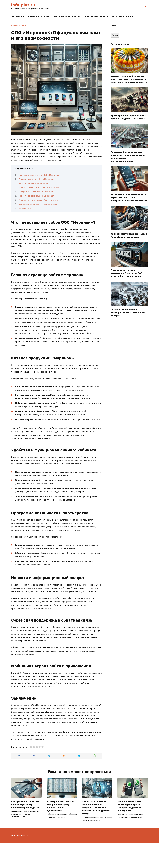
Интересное (18, 16)
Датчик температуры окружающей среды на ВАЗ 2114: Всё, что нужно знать (126, 273)
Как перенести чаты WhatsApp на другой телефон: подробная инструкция (129, 806)
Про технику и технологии (66, 16)
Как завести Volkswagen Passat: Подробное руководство (129, 235)
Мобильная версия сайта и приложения (38, 204)
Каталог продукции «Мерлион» (34, 183)
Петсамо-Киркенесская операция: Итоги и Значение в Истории (128, 312)
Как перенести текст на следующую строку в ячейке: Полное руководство (60, 806)
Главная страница (19, 25)
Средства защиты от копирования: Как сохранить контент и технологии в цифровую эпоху (96, 807)
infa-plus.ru (23, 5)
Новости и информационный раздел (36, 196)
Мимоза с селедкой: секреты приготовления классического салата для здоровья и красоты (129, 79)
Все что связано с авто (96, 16)
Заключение (25, 208)
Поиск (114, 25)
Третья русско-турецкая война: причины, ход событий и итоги (129, 117)
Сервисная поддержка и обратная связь (38, 200)
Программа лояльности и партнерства (37, 191)
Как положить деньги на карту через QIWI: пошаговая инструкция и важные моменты (129, 197)
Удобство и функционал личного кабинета (39, 187)
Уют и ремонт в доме (122, 16)
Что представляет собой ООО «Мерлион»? (39, 175)
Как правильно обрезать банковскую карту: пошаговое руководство (25, 804)
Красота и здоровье (38, 16)
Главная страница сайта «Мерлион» (36, 179)
